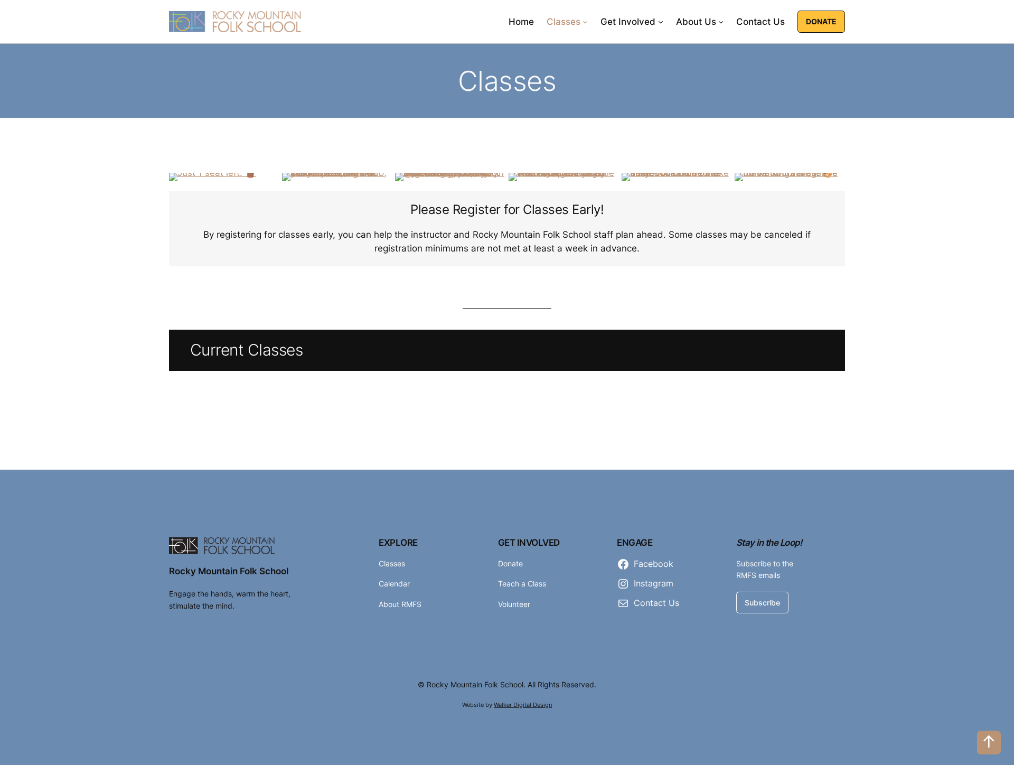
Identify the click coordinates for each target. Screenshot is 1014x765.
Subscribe (762, 602)
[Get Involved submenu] (660, 21)
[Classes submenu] (585, 21)
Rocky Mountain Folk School (228, 571)
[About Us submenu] (721, 21)
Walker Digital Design (523, 704)
